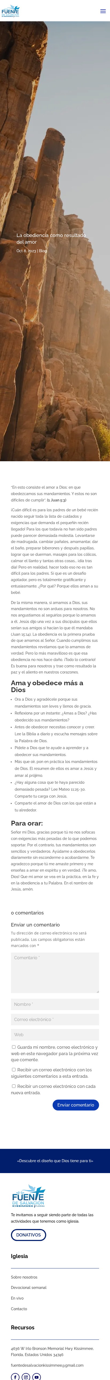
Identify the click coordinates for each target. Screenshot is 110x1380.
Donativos (28, 1235)
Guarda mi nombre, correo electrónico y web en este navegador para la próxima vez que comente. (54, 1054)
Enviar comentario (75, 1105)
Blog (43, 251)
